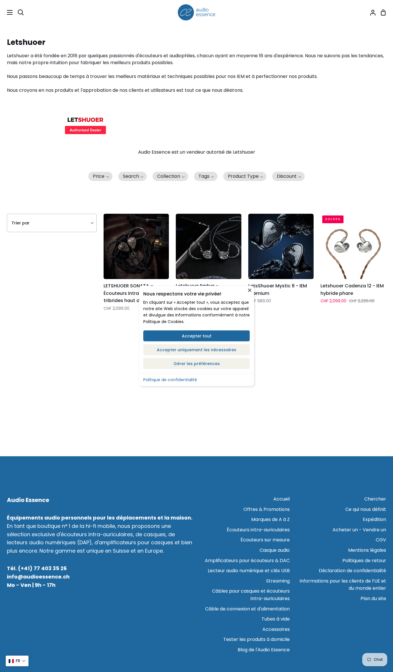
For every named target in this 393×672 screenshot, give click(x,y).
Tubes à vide (276, 619)
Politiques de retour (364, 560)
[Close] (249, 290)
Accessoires (276, 629)
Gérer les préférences (196, 363)
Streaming (278, 581)
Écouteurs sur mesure (265, 540)
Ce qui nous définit (365, 509)
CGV (381, 540)
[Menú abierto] (6, 12)
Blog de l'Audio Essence (264, 649)
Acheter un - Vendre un (359, 529)
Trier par (21, 223)
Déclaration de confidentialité (352, 570)
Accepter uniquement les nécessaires (196, 350)
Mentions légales (367, 550)
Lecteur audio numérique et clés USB (249, 570)
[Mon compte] (370, 12)
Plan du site (373, 598)
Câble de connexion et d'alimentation (247, 609)
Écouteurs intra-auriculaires (258, 529)
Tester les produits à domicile (256, 639)
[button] (100, 176)
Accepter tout (196, 336)
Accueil (281, 499)
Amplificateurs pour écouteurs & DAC (247, 560)
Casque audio (275, 550)
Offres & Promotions (266, 509)
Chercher (375, 499)
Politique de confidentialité (170, 380)
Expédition (374, 519)
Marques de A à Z (270, 519)
